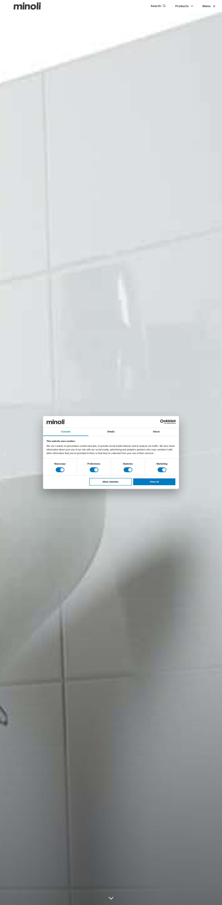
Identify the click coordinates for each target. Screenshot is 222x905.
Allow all (154, 481)
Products (182, 6)
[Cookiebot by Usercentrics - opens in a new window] (162, 422)
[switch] (94, 469)
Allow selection (110, 481)
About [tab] (156, 431)
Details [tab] (111, 431)
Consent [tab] (65, 431)
